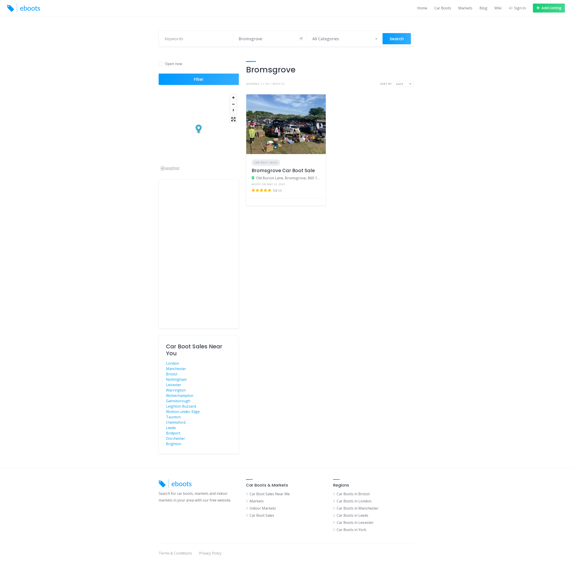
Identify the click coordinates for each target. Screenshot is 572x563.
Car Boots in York (351, 529)
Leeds (171, 427)
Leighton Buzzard (181, 406)
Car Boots (442, 8)
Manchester (176, 368)
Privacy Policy (210, 553)
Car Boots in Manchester (358, 508)
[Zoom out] (233, 104)
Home (422, 8)
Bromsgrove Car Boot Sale (283, 170)
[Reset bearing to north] (233, 110)
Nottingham (176, 379)
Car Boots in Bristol (353, 493)
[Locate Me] (301, 38)
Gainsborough (178, 400)
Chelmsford (175, 422)
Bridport (173, 433)
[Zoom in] (233, 97)
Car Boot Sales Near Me (270, 493)
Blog (483, 8)
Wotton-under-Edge (183, 411)
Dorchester (175, 438)
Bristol (171, 374)
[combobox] (344, 38)
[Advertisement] (198, 254)
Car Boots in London (354, 501)
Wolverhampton (179, 395)
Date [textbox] (399, 84)
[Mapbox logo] (170, 168)
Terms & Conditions (175, 553)
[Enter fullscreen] (233, 119)
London (172, 363)
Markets (465, 8)
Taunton (173, 417)
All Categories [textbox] (325, 38)
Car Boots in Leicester (355, 522)
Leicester (173, 384)
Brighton (173, 443)
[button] (199, 129)
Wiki (498, 8)
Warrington (176, 390)
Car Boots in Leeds (352, 515)
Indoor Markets (263, 508)
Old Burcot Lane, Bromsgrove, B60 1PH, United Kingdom (288, 178)
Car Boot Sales (266, 162)
